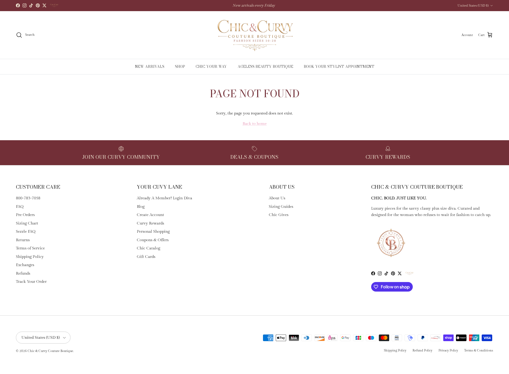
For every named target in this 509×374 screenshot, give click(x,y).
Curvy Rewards (150, 223)
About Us (277, 198)
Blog (140, 206)
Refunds (23, 273)
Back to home (255, 123)
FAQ (20, 206)
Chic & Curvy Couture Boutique (50, 351)
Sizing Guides (281, 206)
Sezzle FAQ (26, 231)
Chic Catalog (148, 248)
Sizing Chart (27, 223)
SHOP (180, 66)
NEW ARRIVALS (149, 66)
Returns (23, 240)
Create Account (150, 215)
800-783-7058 (28, 198)
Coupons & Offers (153, 240)
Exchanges (25, 265)
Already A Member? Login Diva (164, 198)
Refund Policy (422, 350)
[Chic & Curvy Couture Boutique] (254, 35)
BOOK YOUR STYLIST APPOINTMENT (339, 66)
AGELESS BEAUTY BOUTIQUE (265, 66)
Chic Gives (278, 215)
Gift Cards (146, 256)
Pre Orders (25, 215)
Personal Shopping (153, 231)
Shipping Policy (30, 256)
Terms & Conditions (478, 350)
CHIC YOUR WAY (211, 66)
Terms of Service (30, 248)
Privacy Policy (448, 350)
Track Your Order (31, 281)
